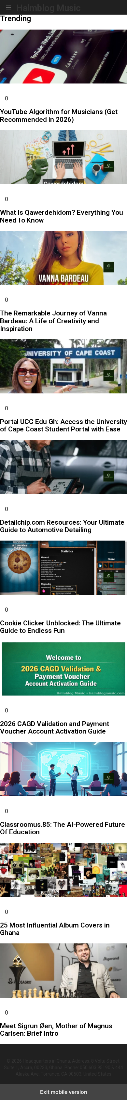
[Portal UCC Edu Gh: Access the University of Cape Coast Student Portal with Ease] (63, 367)
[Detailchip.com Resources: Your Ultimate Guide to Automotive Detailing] (63, 468)
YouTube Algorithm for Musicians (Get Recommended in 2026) (59, 115)
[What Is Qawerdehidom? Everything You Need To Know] (63, 158)
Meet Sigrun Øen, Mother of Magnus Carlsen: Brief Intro (56, 1030)
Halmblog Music (48, 8)
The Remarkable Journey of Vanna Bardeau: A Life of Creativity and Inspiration (53, 320)
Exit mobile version (63, 1092)
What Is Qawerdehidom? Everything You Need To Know (61, 216)
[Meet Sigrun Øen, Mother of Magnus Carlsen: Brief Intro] (63, 971)
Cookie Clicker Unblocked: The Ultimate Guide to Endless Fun (60, 627)
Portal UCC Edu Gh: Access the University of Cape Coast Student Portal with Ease (63, 425)
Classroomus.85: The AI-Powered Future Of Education (62, 828)
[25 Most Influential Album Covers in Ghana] (63, 871)
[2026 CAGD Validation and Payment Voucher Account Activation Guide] (63, 669)
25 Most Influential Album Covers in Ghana (55, 929)
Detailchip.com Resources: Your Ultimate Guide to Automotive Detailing (62, 526)
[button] (8, 7)
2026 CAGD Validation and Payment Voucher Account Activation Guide (54, 727)
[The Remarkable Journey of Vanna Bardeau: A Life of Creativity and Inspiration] (63, 259)
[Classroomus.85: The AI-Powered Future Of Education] (63, 770)
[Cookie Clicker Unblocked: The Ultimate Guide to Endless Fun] (63, 568)
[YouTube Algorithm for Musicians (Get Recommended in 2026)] (63, 57)
